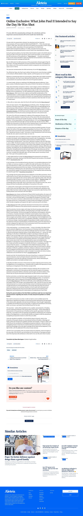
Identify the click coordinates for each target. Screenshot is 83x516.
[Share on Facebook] (42, 38)
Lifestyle (42, 8)
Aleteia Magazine (69, 8)
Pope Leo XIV (61, 8)
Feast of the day (61, 120)
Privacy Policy (56, 512)
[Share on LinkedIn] (44, 38)
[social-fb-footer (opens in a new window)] (40, 508)
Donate (78, 3)
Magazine (41, 496)
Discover (32, 8)
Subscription (41, 497)
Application (41, 494)
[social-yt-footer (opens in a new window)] (38, 508)
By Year (51, 492)
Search (18, 3)
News (37, 8)
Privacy (61, 512)
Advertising (41, 501)
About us (32, 512)
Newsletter (41, 492)
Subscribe (71, 3)
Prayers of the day (62, 128)
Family (7, 436)
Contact (51, 512)
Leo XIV (45, 458)
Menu (11, 8)
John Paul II (14, 350)
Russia (64, 459)
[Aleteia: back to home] (41, 3)
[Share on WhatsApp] (51, 38)
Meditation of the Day (63, 124)
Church (7, 15)
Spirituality (49, 8)
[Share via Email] (48, 38)
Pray (16, 8)
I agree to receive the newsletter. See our (20, 376)
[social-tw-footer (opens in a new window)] (42, 508)
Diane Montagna (21, 27)
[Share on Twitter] (46, 38)
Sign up (10, 379)
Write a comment (29, 420)
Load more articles (65, 66)
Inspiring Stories (25, 8)
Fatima (8, 350)
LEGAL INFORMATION (39, 512)
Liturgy (64, 436)
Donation (41, 499)
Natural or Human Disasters (49, 436)
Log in (66, 3)
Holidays (54, 8)
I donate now (12, 396)
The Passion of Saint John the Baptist (46, 5)
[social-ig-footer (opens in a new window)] (45, 508)
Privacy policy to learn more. (27, 376)
